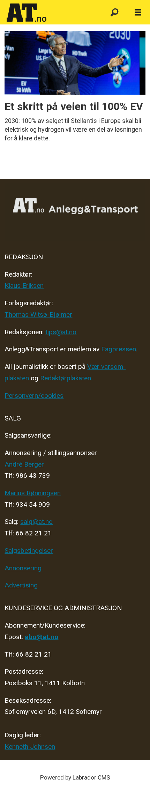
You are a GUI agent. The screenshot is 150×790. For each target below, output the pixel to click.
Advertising (21, 585)
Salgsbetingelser (29, 551)
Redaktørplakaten (65, 378)
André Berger (24, 464)
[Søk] (114, 12)
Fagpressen (118, 349)
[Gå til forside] (51, 12)
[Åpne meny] (138, 12)
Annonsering (23, 568)
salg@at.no (36, 522)
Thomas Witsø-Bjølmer (38, 314)
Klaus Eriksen (24, 285)
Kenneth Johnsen (30, 747)
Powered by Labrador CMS (75, 777)
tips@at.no (60, 332)
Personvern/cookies (34, 396)
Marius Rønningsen (33, 493)
